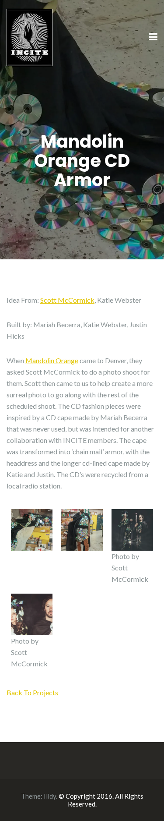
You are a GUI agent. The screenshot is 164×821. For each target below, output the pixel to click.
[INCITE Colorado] (29, 36)
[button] (32, 530)
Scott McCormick (67, 300)
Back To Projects (32, 692)
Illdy (50, 796)
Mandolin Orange (51, 360)
